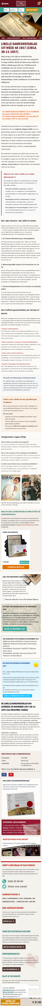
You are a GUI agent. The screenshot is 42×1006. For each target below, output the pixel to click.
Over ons (32, 902)
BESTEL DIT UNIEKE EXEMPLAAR (10, 1002)
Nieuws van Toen (22, 902)
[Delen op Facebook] (4, 774)
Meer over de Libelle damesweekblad (17, 769)
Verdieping (27, 898)
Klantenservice (12, 898)
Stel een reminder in (10, 969)
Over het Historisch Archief (12, 947)
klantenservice (11, 869)
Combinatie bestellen (16, 567)
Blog (21, 898)
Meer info (25, 562)
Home (4, 898)
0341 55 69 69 (15, 881)
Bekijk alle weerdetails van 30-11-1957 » (17, 696)
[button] (10, 487)
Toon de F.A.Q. (7, 921)
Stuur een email (17, 886)
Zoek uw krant (31, 10)
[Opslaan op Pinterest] (11, 774)
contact (21, 745)
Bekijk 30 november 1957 (14, 629)
